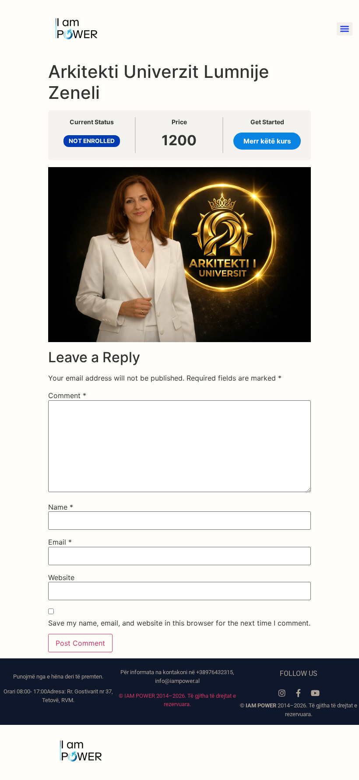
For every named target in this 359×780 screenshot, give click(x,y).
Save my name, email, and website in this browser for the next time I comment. (179, 622)
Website (61, 577)
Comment (67, 395)
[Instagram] (282, 693)
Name (60, 507)
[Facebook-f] (299, 693)
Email (60, 542)
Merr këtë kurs (267, 141)
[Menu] (344, 28)
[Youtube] (315, 693)
